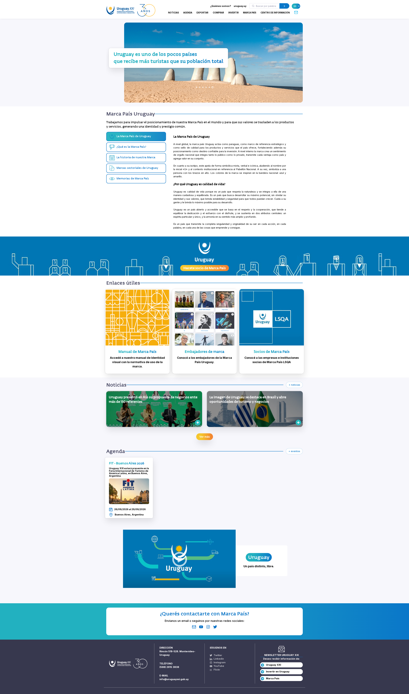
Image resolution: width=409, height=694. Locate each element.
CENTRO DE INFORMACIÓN (275, 12)
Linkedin (218, 658)
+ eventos (294, 451)
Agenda (187, 12)
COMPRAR (218, 12)
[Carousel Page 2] (200, 87)
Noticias (173, 12)
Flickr (216, 669)
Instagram (219, 662)
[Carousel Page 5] (209, 87)
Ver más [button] (204, 436)
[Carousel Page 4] (206, 87)
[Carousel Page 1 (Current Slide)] (196, 87)
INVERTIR (233, 12)
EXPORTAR (202, 12)
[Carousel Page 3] (203, 87)
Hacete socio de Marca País (204, 268)
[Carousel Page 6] (212, 87)
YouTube (218, 665)
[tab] (136, 147)
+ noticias (294, 384)
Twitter (217, 655)
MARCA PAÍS (249, 12)
